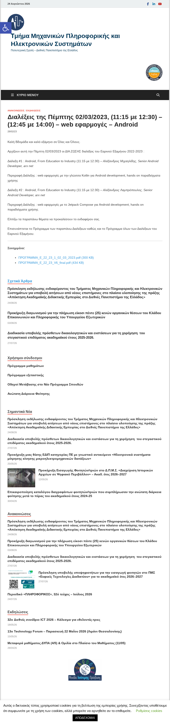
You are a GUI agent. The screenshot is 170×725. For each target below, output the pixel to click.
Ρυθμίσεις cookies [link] (149, 711)
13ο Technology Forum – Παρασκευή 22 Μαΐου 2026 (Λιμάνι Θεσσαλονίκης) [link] (65, 631)
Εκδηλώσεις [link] (33, 110)
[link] (6, 28)
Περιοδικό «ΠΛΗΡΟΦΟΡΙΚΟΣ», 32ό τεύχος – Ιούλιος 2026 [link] (50, 594)
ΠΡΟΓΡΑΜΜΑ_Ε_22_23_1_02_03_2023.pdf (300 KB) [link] (56, 257)
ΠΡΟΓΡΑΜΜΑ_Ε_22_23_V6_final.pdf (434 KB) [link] (51, 262)
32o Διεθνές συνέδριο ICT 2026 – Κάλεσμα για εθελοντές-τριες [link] (54, 619)
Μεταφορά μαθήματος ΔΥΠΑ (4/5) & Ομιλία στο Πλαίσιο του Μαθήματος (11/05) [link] (67, 643)
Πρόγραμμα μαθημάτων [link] (26, 366)
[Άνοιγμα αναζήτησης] (158, 95)
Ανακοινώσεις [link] (16, 110)
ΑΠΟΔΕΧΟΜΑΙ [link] (85, 717)
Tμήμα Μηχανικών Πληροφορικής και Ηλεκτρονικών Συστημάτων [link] (65, 39)
